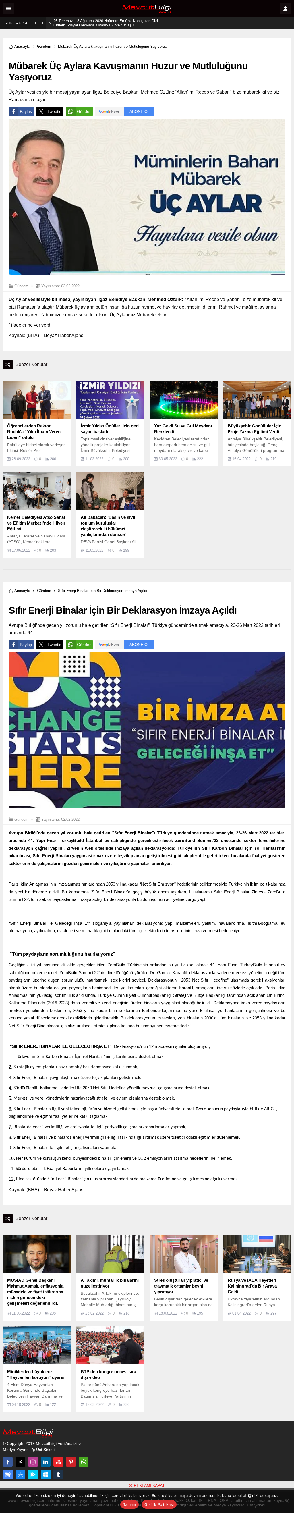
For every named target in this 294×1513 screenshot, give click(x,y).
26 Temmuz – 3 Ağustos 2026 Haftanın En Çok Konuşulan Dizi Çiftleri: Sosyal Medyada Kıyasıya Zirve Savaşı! (105, 23)
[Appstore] (20, 1474)
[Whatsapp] (83, 1462)
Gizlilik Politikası (159, 1504)
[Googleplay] (33, 1474)
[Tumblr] (58, 1474)
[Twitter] (20, 1462)
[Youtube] (58, 1462)
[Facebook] (8, 1462)
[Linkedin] (46, 1462)
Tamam (129, 1504)
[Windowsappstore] (46, 1474)
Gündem (44, 46)
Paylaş (26, 111)
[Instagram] (33, 1462)
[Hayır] (287, 1501)
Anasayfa (22, 46)
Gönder (84, 111)
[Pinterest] (71, 1462)
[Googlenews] (8, 1474)
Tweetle (54, 111)
